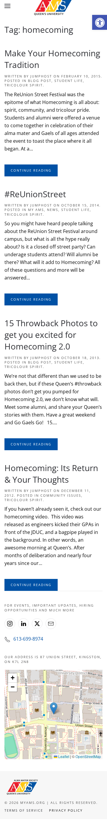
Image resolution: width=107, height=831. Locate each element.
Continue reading (31, 170)
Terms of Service (23, 810)
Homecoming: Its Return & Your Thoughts (51, 473)
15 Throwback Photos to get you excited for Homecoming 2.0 (51, 334)
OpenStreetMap (88, 756)
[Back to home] (53, 6)
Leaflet (63, 756)
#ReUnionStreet (35, 194)
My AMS (36, 209)
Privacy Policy (66, 810)
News (52, 209)
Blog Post (39, 80)
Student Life (68, 80)
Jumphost (41, 76)
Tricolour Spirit (23, 85)
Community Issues (60, 495)
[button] (99, 22)
